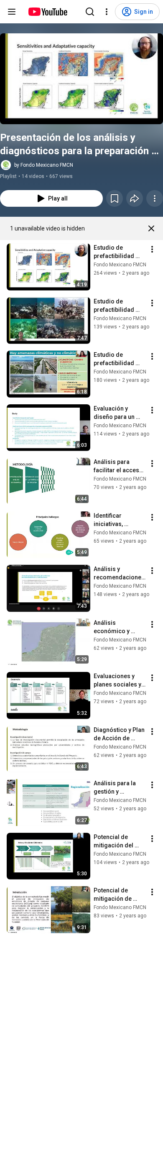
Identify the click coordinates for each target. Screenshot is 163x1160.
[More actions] (154, 198)
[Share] (134, 198)
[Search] (90, 12)
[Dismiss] (151, 228)
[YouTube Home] (47, 11)
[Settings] (107, 12)
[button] (81, 78)
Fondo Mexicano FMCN (120, 265)
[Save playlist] (114, 198)
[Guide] (12, 12)
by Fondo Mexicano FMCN (43, 165)
